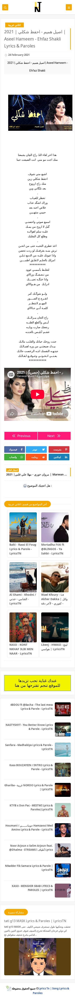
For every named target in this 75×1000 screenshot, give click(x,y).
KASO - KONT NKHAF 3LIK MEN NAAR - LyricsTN (21, 649)
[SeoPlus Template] (8, 988)
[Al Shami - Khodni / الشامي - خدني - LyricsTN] (23, 577)
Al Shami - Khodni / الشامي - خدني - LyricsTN (22, 599)
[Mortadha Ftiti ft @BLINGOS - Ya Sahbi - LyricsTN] (55, 527)
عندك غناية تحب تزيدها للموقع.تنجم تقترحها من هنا (37, 683)
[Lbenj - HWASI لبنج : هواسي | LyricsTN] (55, 627)
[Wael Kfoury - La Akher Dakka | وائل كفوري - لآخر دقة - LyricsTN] (55, 577)
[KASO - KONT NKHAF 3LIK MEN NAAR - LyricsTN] (23, 627)
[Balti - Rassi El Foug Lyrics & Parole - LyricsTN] (23, 527)
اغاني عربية (14, 25)
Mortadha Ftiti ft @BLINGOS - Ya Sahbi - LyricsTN (52, 549)
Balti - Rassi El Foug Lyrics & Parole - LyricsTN (22, 549)
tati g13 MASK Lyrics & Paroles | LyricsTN (35, 921)
